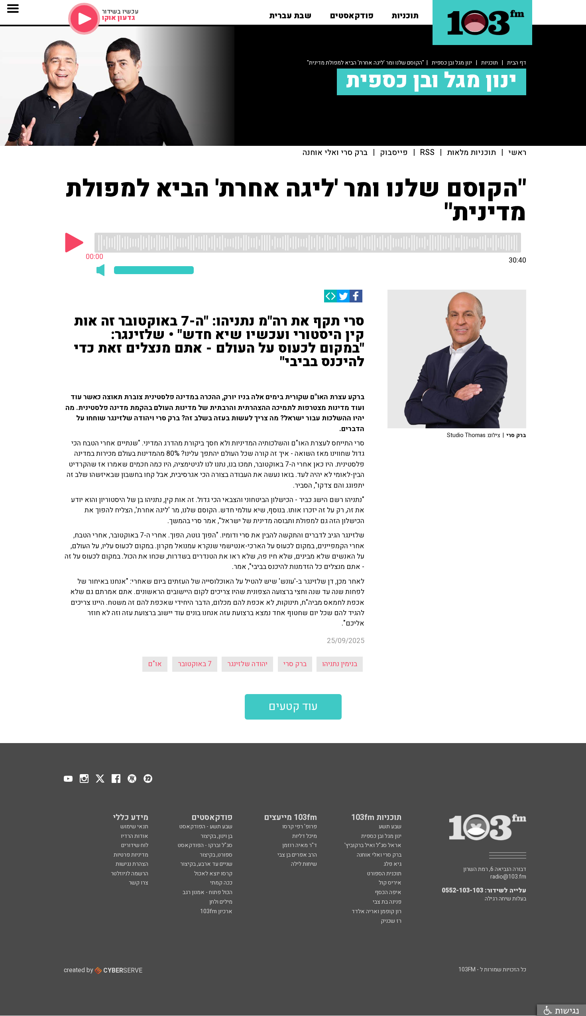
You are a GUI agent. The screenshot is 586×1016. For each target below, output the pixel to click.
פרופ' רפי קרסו (299, 827)
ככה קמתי (221, 883)
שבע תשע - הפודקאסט (205, 827)
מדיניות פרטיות (131, 855)
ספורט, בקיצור (216, 855)
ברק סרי (295, 664)
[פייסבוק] (356, 296)
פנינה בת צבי (387, 902)
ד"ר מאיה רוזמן (299, 845)
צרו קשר (138, 883)
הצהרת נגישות (132, 864)
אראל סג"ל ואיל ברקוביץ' (372, 845)
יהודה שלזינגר (247, 664)
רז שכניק (391, 921)
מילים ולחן (220, 902)
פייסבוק (394, 153)
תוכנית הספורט (384, 874)
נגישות (565, 1010)
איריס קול (390, 883)
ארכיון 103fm (216, 911)
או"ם (155, 664)
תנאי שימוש (134, 827)
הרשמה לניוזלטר (129, 874)
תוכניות (489, 63)
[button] (405, 13)
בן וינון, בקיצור (216, 836)
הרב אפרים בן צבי (297, 855)
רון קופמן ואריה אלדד (376, 911)
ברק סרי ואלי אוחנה (335, 153)
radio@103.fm (508, 877)
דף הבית (516, 63)
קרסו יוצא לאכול (213, 874)
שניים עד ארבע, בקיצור (206, 864)
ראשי (517, 153)
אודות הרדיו (134, 836)
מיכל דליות (304, 836)
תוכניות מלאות (471, 153)
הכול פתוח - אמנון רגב (207, 892)
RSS (427, 153)
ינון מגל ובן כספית (452, 63)
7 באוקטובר (195, 664)
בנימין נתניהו (339, 664)
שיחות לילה (304, 864)
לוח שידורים (134, 845)
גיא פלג (392, 864)
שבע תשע (390, 827)
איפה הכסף (388, 892)
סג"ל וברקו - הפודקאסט (205, 845)
